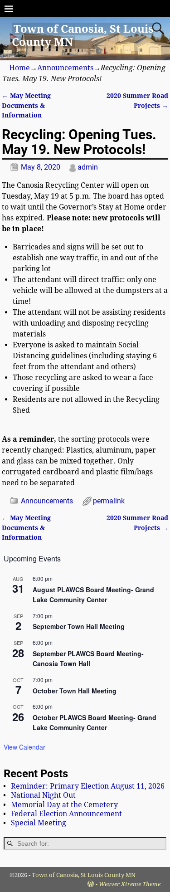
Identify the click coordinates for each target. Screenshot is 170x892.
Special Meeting (38, 823)
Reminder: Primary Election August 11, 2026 (88, 786)
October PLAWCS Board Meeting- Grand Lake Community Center (94, 722)
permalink (109, 501)
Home (19, 67)
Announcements (65, 67)
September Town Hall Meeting (79, 626)
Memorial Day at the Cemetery (64, 804)
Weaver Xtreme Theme (129, 884)
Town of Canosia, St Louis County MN (84, 875)
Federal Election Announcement (66, 813)
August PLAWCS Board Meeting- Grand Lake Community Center (93, 594)
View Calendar (24, 746)
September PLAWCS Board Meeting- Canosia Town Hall (88, 658)
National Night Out (43, 795)
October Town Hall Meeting (75, 690)
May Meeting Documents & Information (26, 105)
